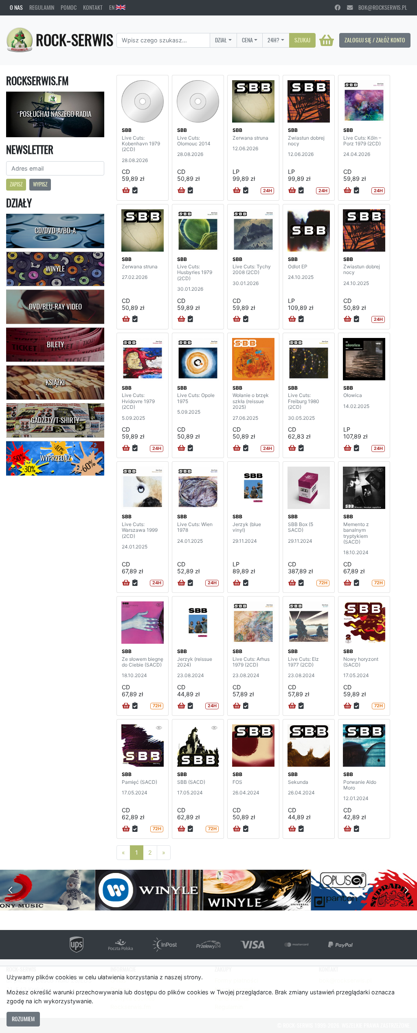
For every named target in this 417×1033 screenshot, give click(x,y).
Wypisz (40, 184)
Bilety (55, 344)
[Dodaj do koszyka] (126, 190)
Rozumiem (23, 1019)
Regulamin (41, 7)
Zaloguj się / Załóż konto (375, 40)
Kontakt (93, 7)
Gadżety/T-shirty (55, 420)
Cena (247, 40)
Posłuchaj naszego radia (55, 114)
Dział (221, 40)
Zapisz (16, 184)
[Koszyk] (326, 40)
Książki (55, 382)
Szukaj (302, 40)
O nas (16, 7)
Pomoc (69, 7)
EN (112, 7)
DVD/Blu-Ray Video (55, 306)
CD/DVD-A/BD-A (55, 230)
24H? (273, 40)
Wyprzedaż (55, 458)
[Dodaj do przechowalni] (135, 190)
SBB (127, 130)
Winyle (55, 269)
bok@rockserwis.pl (380, 7)
